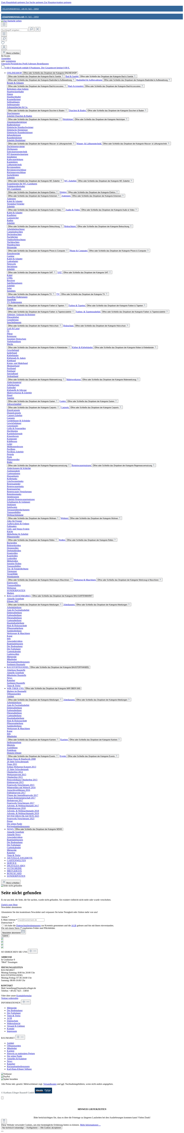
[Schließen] (2, 1131)
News (9, 1061)
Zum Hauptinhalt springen (13, 2)
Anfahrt (10, 1043)
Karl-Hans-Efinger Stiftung (19, 1069)
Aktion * (5, 917)
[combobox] (14, 30)
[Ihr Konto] (4, 47)
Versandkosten (49, 1084)
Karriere (10, 1051)
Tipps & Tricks (13, 1015)
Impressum (12, 1031)
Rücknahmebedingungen (18, 1066)
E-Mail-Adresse (9, 920)
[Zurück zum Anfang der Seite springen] (4, 1121)
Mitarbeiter (12, 1048)
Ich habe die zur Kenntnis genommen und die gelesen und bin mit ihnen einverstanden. (59, 925)
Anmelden (6, 58)
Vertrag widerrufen (9, 998)
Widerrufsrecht (13, 1023)
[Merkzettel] (3, 44)
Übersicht (5, 63)
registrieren (11, 61)
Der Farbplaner (14, 1013)
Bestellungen (43, 63)
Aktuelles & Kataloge (17, 1058)
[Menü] (4, 24)
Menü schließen (13, 53)
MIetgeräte (12, 1008)
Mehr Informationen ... (90, 1125)
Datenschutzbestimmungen (28, 925)
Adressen (32, 63)
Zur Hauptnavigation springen (57, 2)
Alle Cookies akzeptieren (50, 1128)
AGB (73, 925)
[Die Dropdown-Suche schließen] (37, 29)
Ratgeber (11, 1064)
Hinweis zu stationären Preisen (21, 1053)
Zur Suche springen (35, 2)
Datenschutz (12, 1021)
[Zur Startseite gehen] (11, 21)
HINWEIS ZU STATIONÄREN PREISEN (20, 41)
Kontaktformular (23, 995)
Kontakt (10, 1028)
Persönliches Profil (19, 63)
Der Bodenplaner (15, 1010)
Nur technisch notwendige (13, 1128)
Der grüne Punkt (14, 1056)
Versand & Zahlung (16, 1026)
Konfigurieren (32, 1128)
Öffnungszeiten (14, 1045)
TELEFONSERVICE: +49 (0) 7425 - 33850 (20, 9)
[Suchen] (31, 29)
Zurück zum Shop (9, 904)
